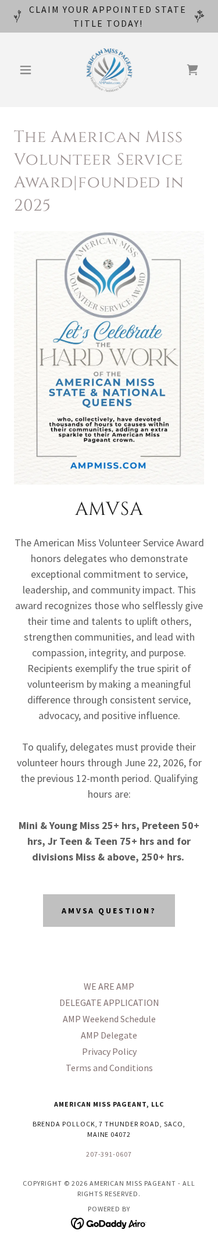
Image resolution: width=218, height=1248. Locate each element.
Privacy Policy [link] (109, 1051)
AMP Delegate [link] (109, 1035)
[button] (28, 69)
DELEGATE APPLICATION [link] (109, 1002)
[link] (109, 70)
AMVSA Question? (109, 910)
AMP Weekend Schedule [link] (109, 1019)
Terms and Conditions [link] (109, 1067)
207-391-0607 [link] (109, 1154)
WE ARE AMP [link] (109, 986)
